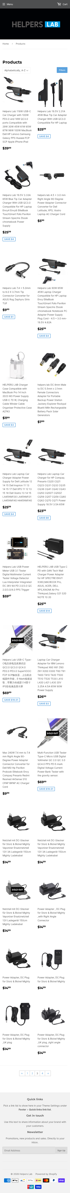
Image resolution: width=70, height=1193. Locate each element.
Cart (64, 4)
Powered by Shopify (46, 1174)
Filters (62, 70)
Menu (10, 4)
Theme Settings (51, 1105)
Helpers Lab (26, 1174)
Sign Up (61, 1150)
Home (6, 43)
